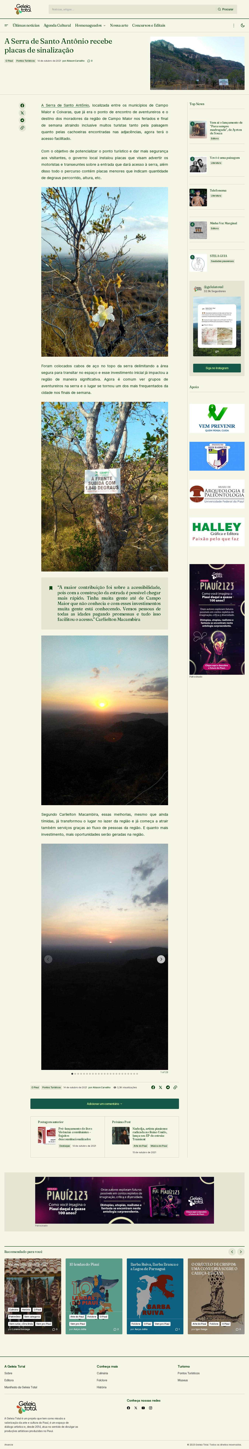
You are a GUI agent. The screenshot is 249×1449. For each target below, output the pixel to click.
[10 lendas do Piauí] (94, 1296)
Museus (183, 1380)
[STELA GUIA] (198, 263)
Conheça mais (107, 1366)
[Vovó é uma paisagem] (198, 165)
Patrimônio (15, 1316)
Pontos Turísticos (25, 60)
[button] (6, 25)
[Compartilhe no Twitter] (22, 113)
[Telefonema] (198, 197)
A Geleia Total (14, 1366)
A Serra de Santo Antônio (65, 105)
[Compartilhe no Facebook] (22, 105)
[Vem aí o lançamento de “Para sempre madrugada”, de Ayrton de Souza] (198, 129)
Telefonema (218, 190)
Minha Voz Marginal (223, 223)
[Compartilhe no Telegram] (22, 120)
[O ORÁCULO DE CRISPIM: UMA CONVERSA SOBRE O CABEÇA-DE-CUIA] (216, 1296)
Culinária (13, 1309)
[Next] (161, 959)
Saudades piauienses (222, 261)
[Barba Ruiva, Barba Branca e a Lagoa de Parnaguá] (155, 1296)
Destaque (65, 1145)
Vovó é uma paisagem (225, 157)
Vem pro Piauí (43, 1323)
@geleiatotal (213, 287)
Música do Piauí (159, 1145)
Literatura (216, 163)
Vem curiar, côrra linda (21, 1323)
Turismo (184, 1366)
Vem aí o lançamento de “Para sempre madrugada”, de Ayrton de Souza (226, 128)
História (26, 1309)
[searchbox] (132, 9)
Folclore (92, 1316)
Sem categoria (32, 1316)
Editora (214, 138)
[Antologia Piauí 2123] (217, 619)
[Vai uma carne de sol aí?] (32, 1296)
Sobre (8, 1373)
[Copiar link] (22, 128)
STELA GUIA (218, 256)
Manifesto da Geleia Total (20, 1387)
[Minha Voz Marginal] (198, 230)
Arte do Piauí (140, 1145)
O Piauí (9, 60)
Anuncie (8, 1444)
